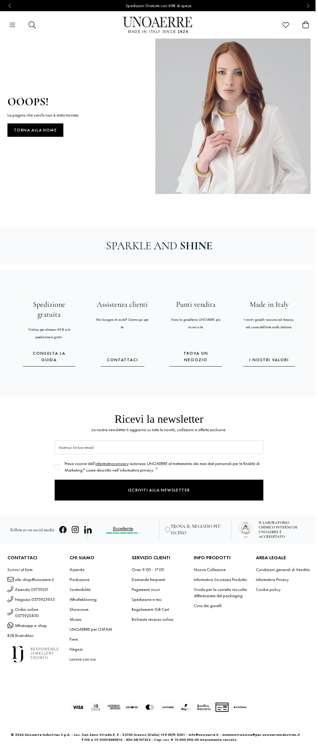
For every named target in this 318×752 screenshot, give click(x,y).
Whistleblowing (83, 599)
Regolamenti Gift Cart (150, 609)
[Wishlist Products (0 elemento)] (286, 25)
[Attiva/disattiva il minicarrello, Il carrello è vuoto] (306, 25)
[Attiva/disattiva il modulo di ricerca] (32, 25)
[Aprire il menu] (12, 25)
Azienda (77, 569)
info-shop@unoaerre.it (34, 579)
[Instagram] (75, 529)
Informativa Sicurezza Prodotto (220, 579)
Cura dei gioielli (208, 605)
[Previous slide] (10, 5)
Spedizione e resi (146, 599)
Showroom (79, 609)
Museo (76, 619)
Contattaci (122, 359)
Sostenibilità (80, 589)
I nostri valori (269, 359)
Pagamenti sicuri (146, 589)
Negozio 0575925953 (35, 599)
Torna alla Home (35, 130)
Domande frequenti (148, 579)
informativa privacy (112, 463)
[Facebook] (63, 529)
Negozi (76, 649)
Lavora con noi (83, 659)
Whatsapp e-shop (31, 625)
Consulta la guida (49, 356)
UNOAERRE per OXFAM (91, 629)
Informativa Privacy (272, 579)
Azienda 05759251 (32, 589)
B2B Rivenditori (20, 635)
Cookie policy (268, 589)
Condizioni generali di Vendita (283, 569)
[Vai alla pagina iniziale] (159, 25)
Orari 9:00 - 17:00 (148, 569)
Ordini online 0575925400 (27, 612)
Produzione (79, 579)
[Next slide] (308, 5)
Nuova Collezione (210, 569)
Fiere (74, 639)
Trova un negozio (196, 356)
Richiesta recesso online (152, 619)
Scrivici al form (20, 569)
